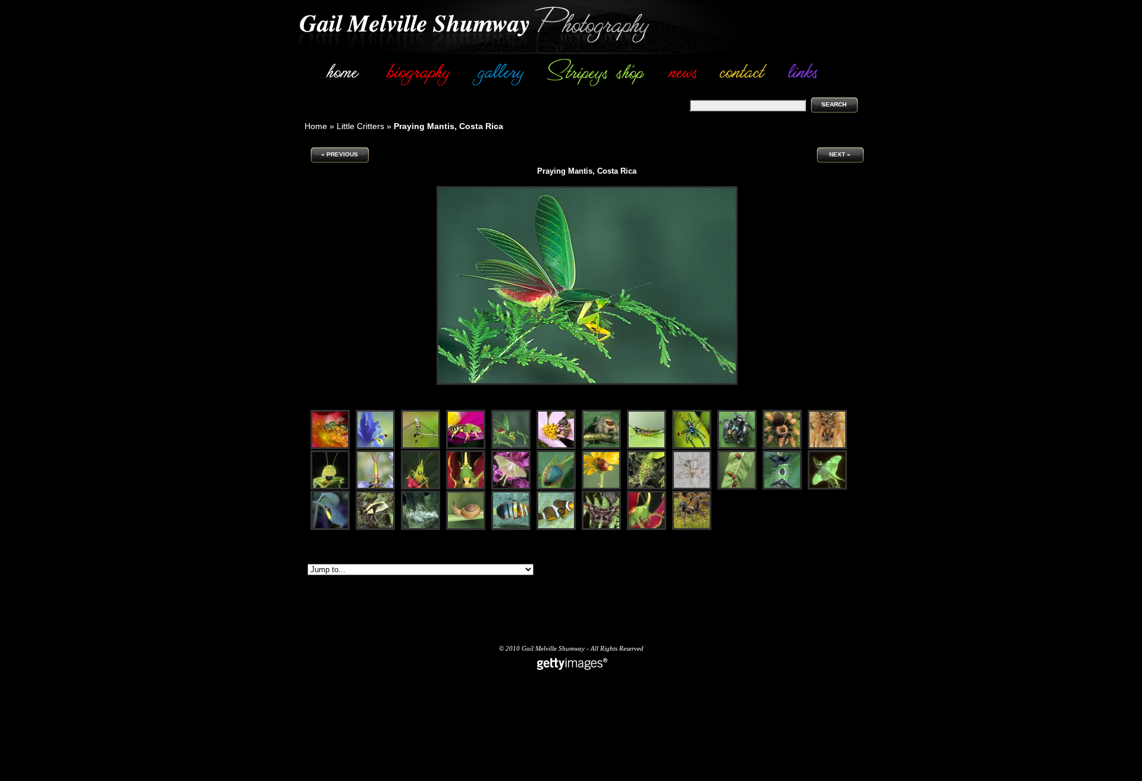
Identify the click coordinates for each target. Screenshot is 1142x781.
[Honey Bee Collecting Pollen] (556, 447)
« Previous (339, 154)
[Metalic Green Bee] (465, 447)
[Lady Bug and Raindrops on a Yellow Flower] (601, 487)
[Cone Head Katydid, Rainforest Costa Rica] (420, 487)
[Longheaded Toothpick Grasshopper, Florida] (375, 487)
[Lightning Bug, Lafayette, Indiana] (330, 528)
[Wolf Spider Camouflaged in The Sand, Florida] (691, 487)
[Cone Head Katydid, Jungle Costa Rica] (646, 528)
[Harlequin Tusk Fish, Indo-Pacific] (511, 528)
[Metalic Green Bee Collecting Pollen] (330, 447)
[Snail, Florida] (465, 528)
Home (316, 126)
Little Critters (360, 126)
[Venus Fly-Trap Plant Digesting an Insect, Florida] (646, 487)
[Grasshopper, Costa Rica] (646, 447)
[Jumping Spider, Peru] (691, 447)
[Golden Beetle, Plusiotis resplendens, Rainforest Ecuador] (375, 528)
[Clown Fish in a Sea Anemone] (556, 528)
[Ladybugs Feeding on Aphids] (737, 487)
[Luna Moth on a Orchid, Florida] (511, 487)
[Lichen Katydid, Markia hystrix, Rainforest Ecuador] (420, 528)
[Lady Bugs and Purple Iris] (375, 447)
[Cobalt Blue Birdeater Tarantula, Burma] (691, 528)
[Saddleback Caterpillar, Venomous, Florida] (782, 487)
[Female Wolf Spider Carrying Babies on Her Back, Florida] (827, 447)
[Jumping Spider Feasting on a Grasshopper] (601, 447)
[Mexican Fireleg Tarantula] (782, 447)
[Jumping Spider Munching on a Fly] (737, 447)
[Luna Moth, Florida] (827, 487)
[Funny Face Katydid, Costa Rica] (330, 487)
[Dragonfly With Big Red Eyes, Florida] (420, 447)
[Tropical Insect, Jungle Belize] (556, 487)
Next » (840, 154)
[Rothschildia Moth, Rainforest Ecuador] (601, 528)
